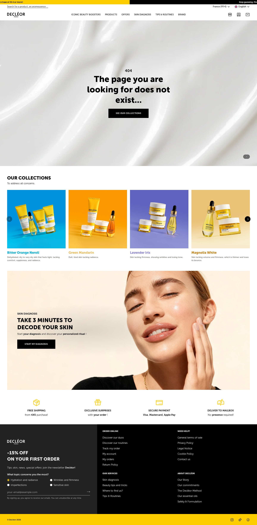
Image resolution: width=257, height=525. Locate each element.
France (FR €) (220, 6)
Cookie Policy (185, 453)
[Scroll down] (128, 161)
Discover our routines (115, 442)
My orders (108, 459)
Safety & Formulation (190, 501)
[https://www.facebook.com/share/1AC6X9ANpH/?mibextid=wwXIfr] (248, 520)
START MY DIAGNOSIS (36, 344)
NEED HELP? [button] (184, 431)
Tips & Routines (111, 496)
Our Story (183, 479)
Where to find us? (112, 490)
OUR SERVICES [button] (109, 473)
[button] (86, 14)
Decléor (12, 520)
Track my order (111, 448)
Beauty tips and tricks (114, 485)
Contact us (184, 459)
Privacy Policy (185, 442)
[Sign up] (87, 491)
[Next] (247, 219)
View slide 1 (246, 156)
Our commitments (188, 485)
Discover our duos (113, 437)
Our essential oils (188, 496)
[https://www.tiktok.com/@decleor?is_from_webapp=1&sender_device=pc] (240, 520)
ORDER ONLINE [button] (110, 431)
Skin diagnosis (110, 479)
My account (109, 453)
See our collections (128, 113)
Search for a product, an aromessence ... (27, 6)
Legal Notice (185, 448)
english (242, 6)
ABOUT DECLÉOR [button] (186, 473)
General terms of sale (190, 437)
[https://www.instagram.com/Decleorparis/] (232, 520)
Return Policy (110, 464)
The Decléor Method (190, 490)
